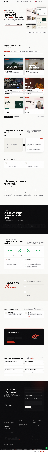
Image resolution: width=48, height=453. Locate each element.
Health (14, 51)
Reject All (35, 451)
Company (30, 1)
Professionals (31, 51)
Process (26, 424)
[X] (8, 428)
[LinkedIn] (5, 428)
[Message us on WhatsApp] (46, 448)
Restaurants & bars (37, 51)
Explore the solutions (7, 116)
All (11, 51)
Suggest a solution (19, 24)
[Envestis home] (6, 1)
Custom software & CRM (22, 424)
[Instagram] (6, 428)
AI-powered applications (22, 425)
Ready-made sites (19, 1)
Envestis (5, 420)
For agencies (27, 425)
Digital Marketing (25, 1)
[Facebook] (9, 428)
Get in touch (32, 358)
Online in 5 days (44, 32)
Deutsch (39, 425)
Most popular (7, 51)
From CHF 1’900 (29, 32)
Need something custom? (17, 116)
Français (39, 424)
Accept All (42, 451)
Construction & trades (25, 51)
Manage (38, 451)
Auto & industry (19, 51)
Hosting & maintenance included (37, 32)
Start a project (6, 426)
